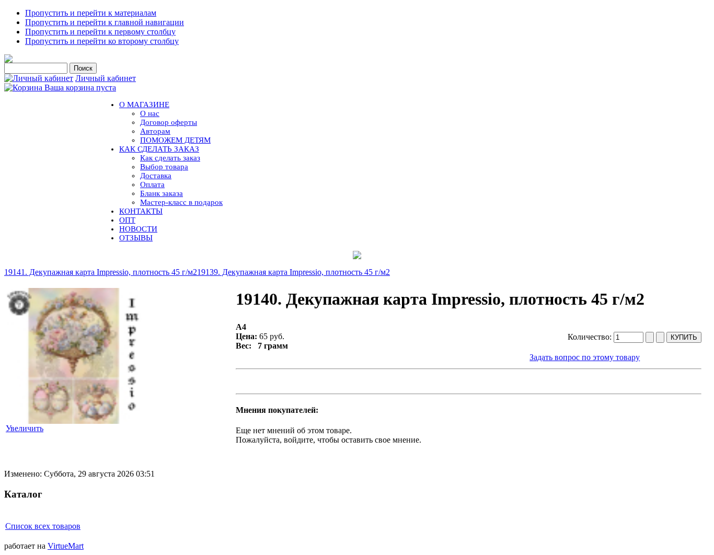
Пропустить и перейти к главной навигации (104, 22)
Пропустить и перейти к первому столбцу (100, 31)
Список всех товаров (42, 526)
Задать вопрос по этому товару (584, 357)
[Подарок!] (357, 255)
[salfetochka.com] (8, 59)
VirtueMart (66, 545)
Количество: (591, 336)
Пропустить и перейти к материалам (90, 12)
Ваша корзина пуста (80, 87)
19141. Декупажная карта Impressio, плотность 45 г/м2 (100, 272)
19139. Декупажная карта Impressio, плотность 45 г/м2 (293, 272)
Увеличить (24, 428)
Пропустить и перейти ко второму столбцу (102, 41)
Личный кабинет (105, 78)
